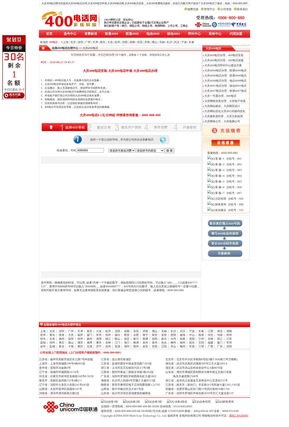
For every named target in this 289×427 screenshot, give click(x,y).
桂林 (182, 338)
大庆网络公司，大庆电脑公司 (222, 121)
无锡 (164, 331)
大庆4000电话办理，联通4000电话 (225, 70)
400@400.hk (201, 411)
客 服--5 (219, 181)
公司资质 (225, 9)
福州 (80, 335)
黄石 (61, 342)
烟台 (117, 335)
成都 (126, 331)
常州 (99, 335)
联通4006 (132, 33)
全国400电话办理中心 (65, 48)
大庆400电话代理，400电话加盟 (224, 60)
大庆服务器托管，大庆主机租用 (223, 116)
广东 (220, 346)
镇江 (108, 338)
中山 (192, 335)
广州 (71, 331)
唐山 (71, 342)
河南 (220, 335)
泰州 (154, 342)
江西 (210, 331)
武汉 (182, 331)
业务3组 (157, 401)
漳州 (52, 342)
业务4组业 (180, 401)
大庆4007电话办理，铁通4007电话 (225, 90)
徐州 (80, 338)
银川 (136, 338)
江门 (117, 342)
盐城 (52, 346)
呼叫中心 (194, 33)
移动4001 (173, 33)
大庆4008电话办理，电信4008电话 (225, 80)
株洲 (136, 342)
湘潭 (89, 342)
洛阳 (154, 338)
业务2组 (135, 401)
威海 (182, 335)
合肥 (136, 335)
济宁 (99, 346)
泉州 (145, 342)
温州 (71, 338)
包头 (164, 342)
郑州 (108, 335)
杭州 (108, 331)
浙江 (220, 338)
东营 (164, 335)
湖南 (229, 331)
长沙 (173, 331)
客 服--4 (219, 175)
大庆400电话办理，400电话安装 (224, 55)
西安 (126, 335)
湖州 (126, 346)
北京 (52, 331)
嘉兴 (164, 338)
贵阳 (192, 338)
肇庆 (99, 342)
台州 (173, 338)
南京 (89, 331)
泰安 (145, 346)
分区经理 (220, 198)
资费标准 (90, 33)
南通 (145, 338)
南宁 (145, 335)
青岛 (52, 335)
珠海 (61, 335)
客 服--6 (219, 187)
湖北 (220, 331)
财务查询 (220, 204)
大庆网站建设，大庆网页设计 (222, 106)
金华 (43, 346)
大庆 (71, 335)
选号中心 (70, 33)
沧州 (108, 346)
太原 (52, 338)
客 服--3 (219, 170)
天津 (80, 331)
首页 (49, 33)
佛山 (154, 331)
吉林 (210, 338)
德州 (182, 342)
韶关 (192, 342)
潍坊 (80, 342)
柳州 (173, 342)
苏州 (43, 335)
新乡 (61, 346)
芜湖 (117, 346)
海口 (126, 342)
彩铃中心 (215, 33)
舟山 (173, 346)
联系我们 (242, 9)
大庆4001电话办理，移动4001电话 (225, 85)
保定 (126, 338)
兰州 (201, 338)
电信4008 (153, 33)
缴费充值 (192, 9)
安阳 (154, 346)
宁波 (192, 331)
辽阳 (164, 346)
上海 (43, 331)
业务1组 (113, 401)
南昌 (201, 335)
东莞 (136, 331)
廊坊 (80, 346)
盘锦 (43, 342)
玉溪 (89, 346)
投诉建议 (220, 210)
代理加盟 (236, 33)
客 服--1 (219, 158)
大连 (99, 331)
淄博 (99, 338)
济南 (145, 331)
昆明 (173, 335)
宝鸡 (201, 342)
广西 (210, 346)
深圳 (61, 331)
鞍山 (117, 338)
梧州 (136, 346)
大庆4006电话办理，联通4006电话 (225, 75)
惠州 (61, 338)
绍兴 (43, 338)
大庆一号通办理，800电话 (220, 95)
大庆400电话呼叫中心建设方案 (223, 65)
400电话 (59, 80)
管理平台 (209, 9)
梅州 (182, 346)
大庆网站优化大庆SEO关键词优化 (224, 111)
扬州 (89, 338)
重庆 (154, 335)
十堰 (71, 346)
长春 (201, 331)
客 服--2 (219, 164)
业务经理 (205, 401)
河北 (210, 335)
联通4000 (111, 33)
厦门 (89, 335)
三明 (201, 346)
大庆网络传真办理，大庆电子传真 (225, 101)
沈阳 (117, 331)
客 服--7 (219, 193)
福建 (210, 342)
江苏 (229, 338)
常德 (192, 346)
